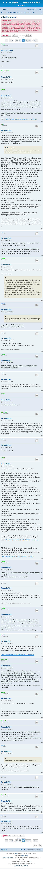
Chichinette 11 (5, 70)
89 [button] (34, 40)
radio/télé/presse (9, 17)
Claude (3, 44)
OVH (30, 861)
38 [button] (26, 40)
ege (2, 232)
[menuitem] (5, 9)
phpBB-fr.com (24, 855)
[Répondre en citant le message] (36, 45)
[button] (6, 40)
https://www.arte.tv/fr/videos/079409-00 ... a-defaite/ (17, 556)
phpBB (16, 853)
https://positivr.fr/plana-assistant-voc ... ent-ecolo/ (21, 119)
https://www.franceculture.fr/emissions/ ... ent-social (17, 654)
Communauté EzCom (7, 857)
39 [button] (29, 40)
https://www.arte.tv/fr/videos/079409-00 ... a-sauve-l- (21, 540)
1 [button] (12, 40)
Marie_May (4, 412)
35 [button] (17, 40)
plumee (3, 303)
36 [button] (20, 40)
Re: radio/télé (7, 50)
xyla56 (3, 393)
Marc (2, 124)
